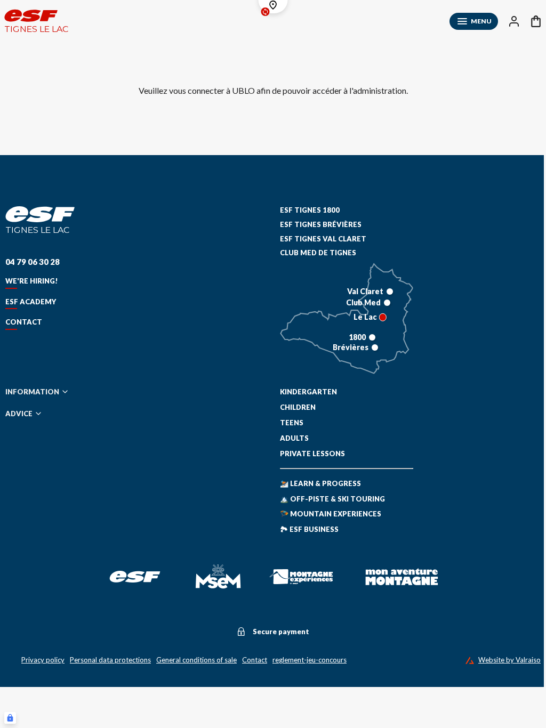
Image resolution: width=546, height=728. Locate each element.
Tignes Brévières (321, 224)
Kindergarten (308, 391)
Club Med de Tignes (318, 252)
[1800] (372, 337)
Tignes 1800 (310, 210)
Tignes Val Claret (323, 238)
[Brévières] (375, 347)
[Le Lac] (383, 317)
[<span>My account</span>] (514, 21)
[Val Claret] (390, 291)
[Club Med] (387, 303)
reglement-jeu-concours (309, 660)
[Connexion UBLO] (10, 718)
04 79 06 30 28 (32, 261)
